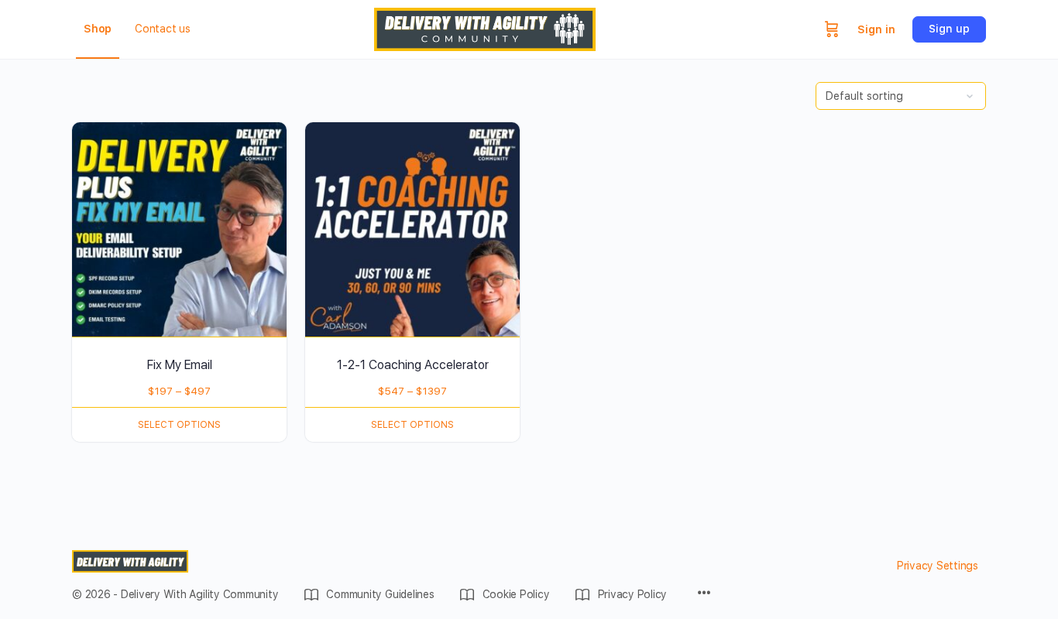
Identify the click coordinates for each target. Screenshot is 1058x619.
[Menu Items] (704, 594)
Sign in (876, 29)
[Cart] (832, 29)
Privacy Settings (937, 565)
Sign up (949, 28)
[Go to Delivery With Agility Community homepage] (485, 27)
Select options (179, 424)
